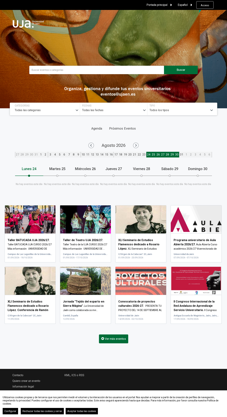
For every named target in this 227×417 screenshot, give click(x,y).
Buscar (181, 70)
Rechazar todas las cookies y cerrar (42, 411)
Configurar (10, 411)
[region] (113, 403)
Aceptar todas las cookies (81, 411)
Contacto (17, 375)
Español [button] (183, 5)
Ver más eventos (115, 338)
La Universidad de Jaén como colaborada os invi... (83, 306)
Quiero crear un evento (26, 381)
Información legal (23, 386)
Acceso (205, 5)
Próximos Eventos (122, 128)
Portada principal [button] (156, 5)
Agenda (96, 128)
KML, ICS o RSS (74, 375)
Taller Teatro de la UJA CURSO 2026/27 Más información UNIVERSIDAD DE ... (85, 244)
